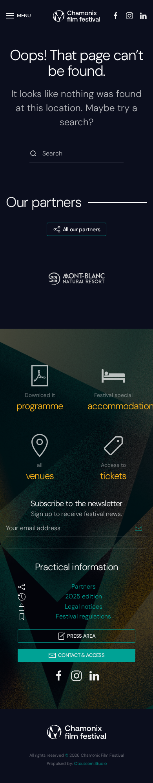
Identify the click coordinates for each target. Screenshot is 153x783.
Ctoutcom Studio (90, 763)
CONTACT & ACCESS (81, 655)
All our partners (81, 229)
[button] (18, 15)
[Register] (138, 528)
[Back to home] (76, 15)
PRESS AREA (81, 636)
